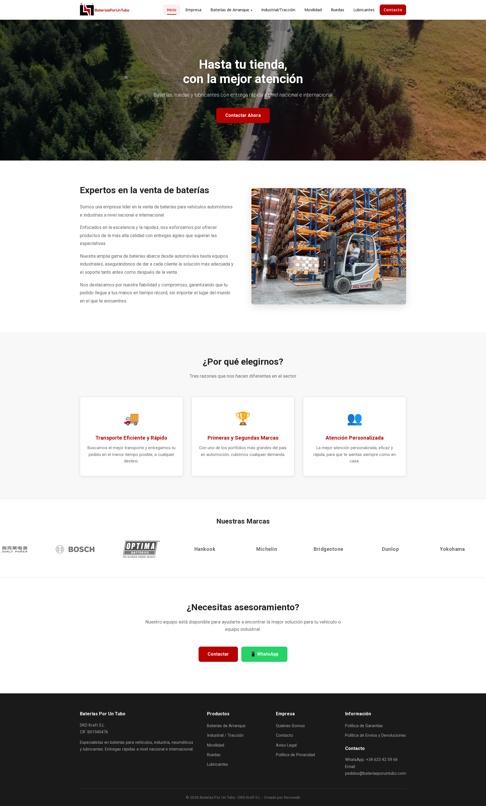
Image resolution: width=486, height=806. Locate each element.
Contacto (393, 9)
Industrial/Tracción (278, 9)
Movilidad (313, 9)
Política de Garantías (364, 725)
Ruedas (337, 9)
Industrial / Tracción (225, 735)
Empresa (193, 9)
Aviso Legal (286, 745)
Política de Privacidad (295, 754)
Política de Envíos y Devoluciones (375, 735)
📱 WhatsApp (264, 654)
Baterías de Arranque (231, 9)
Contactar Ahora (243, 115)
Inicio (171, 9)
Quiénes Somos (290, 725)
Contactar (218, 654)
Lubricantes (364, 9)
